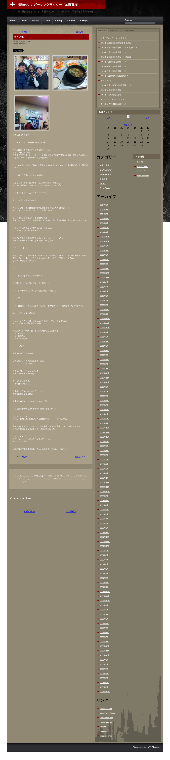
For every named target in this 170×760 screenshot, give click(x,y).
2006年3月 (104, 633)
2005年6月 (104, 673)
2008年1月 (104, 533)
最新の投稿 (102, 30)
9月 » (148, 118)
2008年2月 (104, 528)
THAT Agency (155, 747)
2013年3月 (104, 264)
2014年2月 (104, 228)
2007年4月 (104, 573)
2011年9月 (104, 332)
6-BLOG (26, 41)
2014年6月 (104, 214)
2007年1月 (104, 587)
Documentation (106, 709)
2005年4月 (104, 683)
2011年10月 (105, 328)
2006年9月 (104, 605)
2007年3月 (104, 578)
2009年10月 (105, 437)
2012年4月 (104, 300)
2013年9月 (104, 246)
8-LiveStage (105, 188)
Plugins (103, 727)
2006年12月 (105, 592)
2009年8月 (104, 446)
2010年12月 (105, 373)
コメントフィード (144, 171)
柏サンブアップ (107, 81)
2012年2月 (104, 310)
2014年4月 (104, 223)
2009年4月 (104, 464)
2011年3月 (104, 360)
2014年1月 (104, 232)
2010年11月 (105, 378)
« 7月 (107, 118)
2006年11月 (105, 596)
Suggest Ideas (106, 722)
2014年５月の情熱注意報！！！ (114, 62)
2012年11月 (105, 278)
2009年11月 (105, 432)
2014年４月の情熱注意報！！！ (114, 66)
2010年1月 (104, 423)
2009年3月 (104, 469)
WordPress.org (143, 176)
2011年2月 (104, 364)
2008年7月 (104, 505)
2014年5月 (104, 219)
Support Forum (106, 736)
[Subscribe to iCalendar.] (128, 118)
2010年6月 (104, 401)
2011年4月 (104, 355)
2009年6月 (104, 455)
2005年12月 (105, 646)
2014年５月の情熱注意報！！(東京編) (116, 57)
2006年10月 (105, 601)
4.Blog (58, 20)
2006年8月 (104, 610)
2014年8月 (104, 205)
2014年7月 (104, 209)
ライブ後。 (20, 36)
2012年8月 (104, 282)
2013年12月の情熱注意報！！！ (114, 95)
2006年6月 (104, 619)
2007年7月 (104, 560)
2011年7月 (104, 341)
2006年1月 (104, 642)
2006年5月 (104, 624)
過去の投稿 (129, 30)
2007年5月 (104, 569)
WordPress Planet (107, 713)
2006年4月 (104, 628)
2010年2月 (104, 419)
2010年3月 (104, 414)
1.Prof (23, 20)
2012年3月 (104, 305)
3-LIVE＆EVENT (106, 170)
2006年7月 (104, 614)
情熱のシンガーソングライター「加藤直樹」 (49, 4)
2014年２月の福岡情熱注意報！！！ (115, 76)
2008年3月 (104, 523)
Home (12, 20)
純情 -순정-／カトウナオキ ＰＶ (114, 38)
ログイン (140, 162)
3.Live (47, 20)
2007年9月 (104, 551)
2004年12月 (105, 692)
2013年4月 (104, 260)
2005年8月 (104, 664)
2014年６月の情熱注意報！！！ (114, 52)
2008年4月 (104, 519)
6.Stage (83, 20)
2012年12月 (105, 273)
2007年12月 (105, 537)
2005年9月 (104, 660)
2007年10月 (105, 546)
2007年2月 (104, 582)
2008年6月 (104, 510)
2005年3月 (104, 687)
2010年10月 (105, 382)
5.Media (71, 20)
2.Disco (35, 20)
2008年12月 (105, 482)
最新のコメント (116, 30)
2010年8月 (104, 391)
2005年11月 (105, 651)
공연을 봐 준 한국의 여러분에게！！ (115, 104)
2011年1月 (104, 369)
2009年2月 (104, 473)
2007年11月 (105, 542)
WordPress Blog (106, 718)
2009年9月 (104, 442)
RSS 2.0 (56, 479)
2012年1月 (104, 314)
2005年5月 (104, 678)
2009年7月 (104, 451)
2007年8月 (104, 555)
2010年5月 (104, 405)
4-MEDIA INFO (106, 174)
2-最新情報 (104, 165)
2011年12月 (105, 319)
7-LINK (103, 183)
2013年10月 (105, 241)
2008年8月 (104, 501)
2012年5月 (104, 296)
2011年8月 (104, 337)
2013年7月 (104, 250)
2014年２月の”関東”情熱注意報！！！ (116, 85)
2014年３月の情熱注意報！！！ (114, 71)
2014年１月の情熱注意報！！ (113, 90)
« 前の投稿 (22, 32)
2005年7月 (104, 669)
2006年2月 (104, 637)
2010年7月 (104, 396)
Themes (103, 731)
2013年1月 (104, 269)
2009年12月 (105, 428)
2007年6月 (104, 564)
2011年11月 (105, 323)
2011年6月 (104, 346)
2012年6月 (104, 291)
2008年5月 (104, 514)
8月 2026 (128, 124)
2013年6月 (104, 255)
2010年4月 (104, 410)
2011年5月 (104, 351)
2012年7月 (104, 287)
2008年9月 (104, 496)
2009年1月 (104, 478)
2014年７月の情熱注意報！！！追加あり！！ (119, 47)
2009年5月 (104, 460)
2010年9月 (104, 387)
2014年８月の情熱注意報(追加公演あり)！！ (119, 43)
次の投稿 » (80, 32)
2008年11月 (105, 487)
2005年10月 (105, 655)
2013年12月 (105, 237)
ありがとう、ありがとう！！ (112, 99)
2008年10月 (105, 491)
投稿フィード (142, 167)
